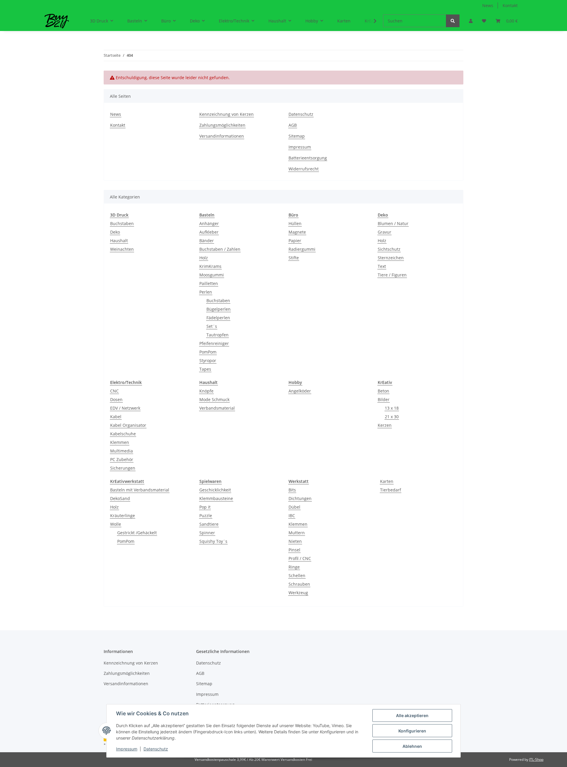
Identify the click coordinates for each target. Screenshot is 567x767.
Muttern (297, 532)
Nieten (295, 541)
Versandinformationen (221, 136)
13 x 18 (392, 408)
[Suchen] (453, 20)
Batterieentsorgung (308, 158)
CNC (114, 391)
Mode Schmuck (214, 399)
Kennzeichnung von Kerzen (226, 114)
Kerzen (385, 425)
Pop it (205, 507)
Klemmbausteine (216, 498)
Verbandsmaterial (217, 408)
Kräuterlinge (122, 515)
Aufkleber (209, 232)
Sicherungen (122, 468)
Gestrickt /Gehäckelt (137, 532)
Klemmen (119, 442)
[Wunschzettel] (484, 21)
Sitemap (297, 136)
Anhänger (209, 223)
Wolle (115, 524)
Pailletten (208, 283)
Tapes (205, 369)
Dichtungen (300, 498)
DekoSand (120, 498)
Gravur (384, 232)
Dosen (116, 399)
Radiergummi (302, 249)
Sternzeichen (391, 257)
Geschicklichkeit (215, 490)
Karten (386, 481)
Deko (115, 232)
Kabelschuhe (123, 434)
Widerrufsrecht (304, 169)
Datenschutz (301, 114)
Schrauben (299, 584)
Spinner (207, 532)
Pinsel (294, 550)
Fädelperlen (218, 317)
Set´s (211, 326)
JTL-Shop (536, 759)
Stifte (294, 257)
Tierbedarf (390, 490)
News (487, 5)
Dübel (294, 507)
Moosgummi (211, 275)
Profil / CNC (300, 558)
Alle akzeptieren (412, 715)
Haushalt (119, 240)
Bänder (206, 240)
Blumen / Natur (393, 223)
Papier (295, 240)
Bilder (384, 399)
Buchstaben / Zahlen (219, 249)
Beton (383, 391)
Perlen (205, 292)
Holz (203, 257)
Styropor (207, 360)
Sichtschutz (389, 249)
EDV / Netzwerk (125, 408)
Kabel (115, 416)
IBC (292, 515)
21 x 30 (392, 416)
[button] (470, 21)
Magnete (297, 232)
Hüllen (295, 223)
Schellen (297, 575)
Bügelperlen (218, 309)
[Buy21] (57, 21)
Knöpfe (206, 391)
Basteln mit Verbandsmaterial (139, 490)
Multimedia (121, 451)
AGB (293, 125)
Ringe (294, 567)
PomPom (207, 352)
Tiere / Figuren (392, 275)
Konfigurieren (412, 730)
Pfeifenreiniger (214, 343)
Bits (292, 490)
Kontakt (510, 5)
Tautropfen (217, 335)
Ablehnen (412, 746)
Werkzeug (298, 592)
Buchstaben (122, 223)
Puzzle (205, 515)
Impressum (300, 147)
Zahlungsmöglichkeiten (222, 125)
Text (382, 266)
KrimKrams (210, 266)
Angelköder (300, 391)
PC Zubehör (121, 459)
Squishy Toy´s (213, 541)
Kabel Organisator (128, 425)
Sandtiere (209, 524)
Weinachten (122, 249)
